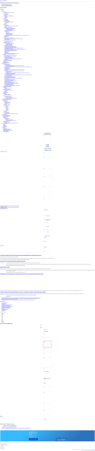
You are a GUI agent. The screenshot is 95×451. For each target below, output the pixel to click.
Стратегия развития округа (8, 27)
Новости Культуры (7, 39)
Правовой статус (5, 100)
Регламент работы (7, 112)
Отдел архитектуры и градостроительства (10, 76)
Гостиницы (6, 17)
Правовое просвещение (9, 44)
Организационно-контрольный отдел (9, 82)
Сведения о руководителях (6, 116)
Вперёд (3, 321)
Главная (3, 10)
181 (2, 320)
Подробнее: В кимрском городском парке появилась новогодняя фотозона (15, 265)
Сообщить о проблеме (33, 439)
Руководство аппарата (7, 104)
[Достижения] (3, 151)
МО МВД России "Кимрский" (8, 45)
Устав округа (5, 128)
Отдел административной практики (9, 84)
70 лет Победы (3, 303)
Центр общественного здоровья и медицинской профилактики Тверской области (15, 49)
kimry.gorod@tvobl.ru (2, 448)
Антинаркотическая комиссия (8, 57)
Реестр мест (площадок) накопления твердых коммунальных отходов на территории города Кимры (18, 74)
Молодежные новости (4, 302)
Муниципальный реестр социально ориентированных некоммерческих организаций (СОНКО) (17, 35)
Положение (4, 125)
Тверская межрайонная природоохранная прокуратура (12, 53)
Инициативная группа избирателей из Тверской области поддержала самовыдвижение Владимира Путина (21, 273)
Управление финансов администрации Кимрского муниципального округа (14, 65)
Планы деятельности (7, 118)
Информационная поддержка (10, 29)
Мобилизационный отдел (8, 81)
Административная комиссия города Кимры (10, 56)
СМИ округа (4, 61)
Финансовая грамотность (6, 62)
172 (2, 314)
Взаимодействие (5, 121)
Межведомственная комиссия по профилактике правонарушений (13, 58)
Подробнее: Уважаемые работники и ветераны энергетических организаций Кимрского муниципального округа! (14, 259)
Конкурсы (7, 22)
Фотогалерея (6, 14)
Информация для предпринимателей (6, 306)
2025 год (7, 108)
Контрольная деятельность (9, 119)
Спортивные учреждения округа (9, 41)
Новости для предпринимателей (10, 28)
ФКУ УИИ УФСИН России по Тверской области (11, 50)
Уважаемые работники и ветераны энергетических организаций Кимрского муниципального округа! (20, 255)
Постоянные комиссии (8, 102)
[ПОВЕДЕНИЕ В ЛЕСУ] (9, 207)
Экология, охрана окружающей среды (9, 30)
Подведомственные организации (7, 86)
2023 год (7, 106)
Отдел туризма (6, 78)
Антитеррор (6, 59)
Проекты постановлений (6, 129)
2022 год (7, 110)
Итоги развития (7, 25)
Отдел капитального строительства (9, 80)
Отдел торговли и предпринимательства (10, 77)
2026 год (7, 107)
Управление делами (7, 64)
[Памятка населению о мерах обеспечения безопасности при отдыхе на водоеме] (4, 208)
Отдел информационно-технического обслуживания (11, 83)
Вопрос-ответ (8, 32)
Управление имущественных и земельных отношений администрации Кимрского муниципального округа (18, 66)
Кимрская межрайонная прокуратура (9, 43)
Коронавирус (3, 308)
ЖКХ (5, 23)
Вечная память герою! (4, 267)
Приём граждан (5, 114)
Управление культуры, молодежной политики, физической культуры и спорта (14, 70)
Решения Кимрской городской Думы (8, 130)
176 (2, 317)
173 (2, 315)
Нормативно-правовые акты (8, 60)
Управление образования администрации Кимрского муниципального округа (15, 69)
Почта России (6, 52)
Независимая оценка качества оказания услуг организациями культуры (14, 38)
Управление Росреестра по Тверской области (10, 47)
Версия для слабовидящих (3, 0)
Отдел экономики (7, 68)
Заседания (6, 111)
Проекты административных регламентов (11, 98)
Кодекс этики (5, 126)
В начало (3, 313)
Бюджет (6, 26)
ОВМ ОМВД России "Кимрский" (9, 48)
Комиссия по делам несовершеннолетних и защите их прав (12, 85)
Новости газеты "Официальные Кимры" (7, 304)
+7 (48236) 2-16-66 (47, 150)
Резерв (5, 91)
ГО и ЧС (4, 54)
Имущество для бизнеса (9, 33)
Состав (4, 124)
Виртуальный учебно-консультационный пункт (11, 55)
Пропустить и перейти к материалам (6, 4)
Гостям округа (5, 15)
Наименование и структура (6, 115)
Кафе (5, 18)
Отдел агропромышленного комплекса (10, 79)
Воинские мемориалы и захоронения (9, 12)
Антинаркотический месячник (6, 305)
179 (2, 319)
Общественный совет (4, 123)
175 (2, 316)
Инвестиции (6, 36)
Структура (6, 101)
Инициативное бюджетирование (6, 307)
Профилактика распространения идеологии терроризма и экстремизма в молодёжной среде (18, 72)
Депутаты (6, 103)
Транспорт (6, 16)
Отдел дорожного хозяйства (8, 75)
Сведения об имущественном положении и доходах (11, 113)
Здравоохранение (7, 20)
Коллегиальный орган (9, 34)
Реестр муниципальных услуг (10, 97)
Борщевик (3, 310)
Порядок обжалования (6, 131)
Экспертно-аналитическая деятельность (11, 120)
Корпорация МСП (7, 31)
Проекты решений (7, 105)
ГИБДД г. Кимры (7, 51)
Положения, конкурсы (9, 71)
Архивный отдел (7, 67)
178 (2, 318)
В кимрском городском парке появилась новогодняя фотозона (12, 261)
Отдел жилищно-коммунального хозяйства (10, 73)
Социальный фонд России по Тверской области (11, 46)
